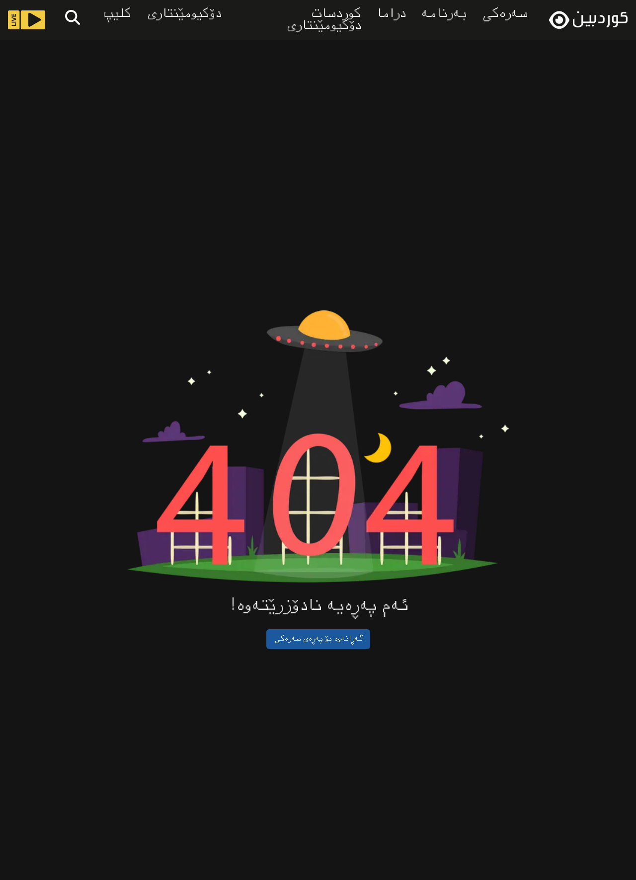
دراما (390, 14)
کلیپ (116, 14)
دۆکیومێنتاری (183, 14)
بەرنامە (443, 14)
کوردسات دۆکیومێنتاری (323, 20)
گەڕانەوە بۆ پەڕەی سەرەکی (318, 639)
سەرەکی (504, 13)
